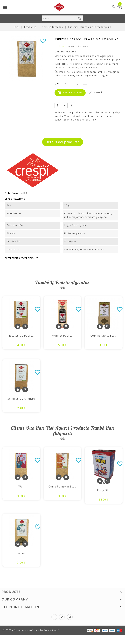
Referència (12, 193)
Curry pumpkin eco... (62, 486)
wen (21, 486)
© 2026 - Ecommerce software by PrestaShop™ (30, 630)
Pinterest (72, 105)
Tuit (65, 105)
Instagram (70, 617)
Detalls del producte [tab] (63, 142)
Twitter (62, 617)
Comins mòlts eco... (103, 335)
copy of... (103, 490)
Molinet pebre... (62, 335)
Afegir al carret (70, 93)
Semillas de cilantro (21, 398)
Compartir (57, 105)
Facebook (54, 617)
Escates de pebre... (21, 335)
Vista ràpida (25, 326)
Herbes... (21, 553)
